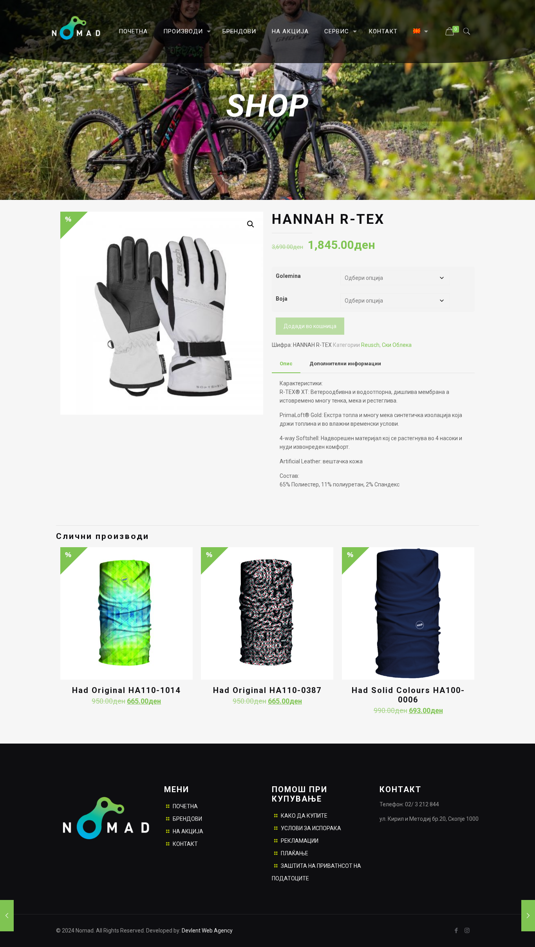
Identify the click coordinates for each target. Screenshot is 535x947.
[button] (251, 224)
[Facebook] (456, 930)
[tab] (286, 364)
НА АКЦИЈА (188, 831)
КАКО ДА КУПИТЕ (304, 816)
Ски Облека (397, 345)
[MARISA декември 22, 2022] (7, 915)
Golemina (288, 276)
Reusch (370, 345)
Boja (281, 299)
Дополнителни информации (345, 363)
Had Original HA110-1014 (126, 690)
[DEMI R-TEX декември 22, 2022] (528, 915)
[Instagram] (467, 930)
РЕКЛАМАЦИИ (299, 841)
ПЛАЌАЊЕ (294, 853)
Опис (286, 363)
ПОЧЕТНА (185, 806)
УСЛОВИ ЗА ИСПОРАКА (311, 828)
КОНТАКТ (185, 844)
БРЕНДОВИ (187, 819)
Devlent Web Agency (207, 930)
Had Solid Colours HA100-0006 (408, 695)
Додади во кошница (310, 326)
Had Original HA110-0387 (267, 690)
